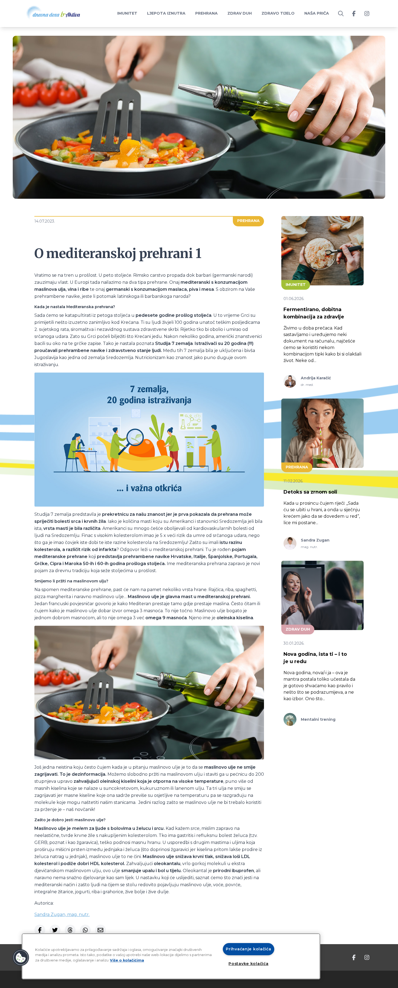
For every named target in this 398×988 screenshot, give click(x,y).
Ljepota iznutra (166, 13)
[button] (21, 957)
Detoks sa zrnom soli (310, 492)
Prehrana (206, 13)
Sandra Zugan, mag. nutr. (62, 914)
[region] (171, 956)
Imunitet (127, 13)
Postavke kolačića (248, 963)
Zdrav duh (239, 13)
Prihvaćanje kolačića (248, 949)
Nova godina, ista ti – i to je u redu (315, 657)
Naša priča (316, 13)
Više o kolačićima (127, 960)
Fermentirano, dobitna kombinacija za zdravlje (313, 313)
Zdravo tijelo (278, 13)
